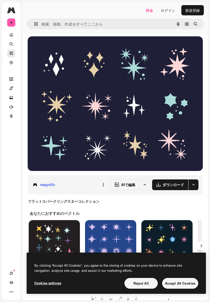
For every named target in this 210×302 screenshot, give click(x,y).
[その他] (11, 292)
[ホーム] (11, 35)
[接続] (11, 273)
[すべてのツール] (11, 79)
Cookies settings (47, 283)
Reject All (141, 283)
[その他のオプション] (103, 185)
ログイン (168, 10)
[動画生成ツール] (11, 107)
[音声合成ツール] (11, 116)
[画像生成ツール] (11, 97)
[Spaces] (11, 88)
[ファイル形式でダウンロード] (193, 184)
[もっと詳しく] (11, 62)
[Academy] (11, 282)
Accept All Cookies (180, 283)
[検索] (11, 44)
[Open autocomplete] (34, 24)
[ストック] (11, 53)
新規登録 (192, 10)
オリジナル (62, 46)
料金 (149, 10)
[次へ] (201, 245)
